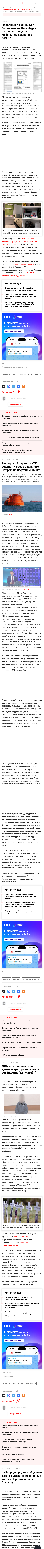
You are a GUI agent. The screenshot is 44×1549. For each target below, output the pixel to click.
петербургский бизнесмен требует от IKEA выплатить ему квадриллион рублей (20, 241)
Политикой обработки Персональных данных (16, 9)
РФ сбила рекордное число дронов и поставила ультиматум (20, 424)
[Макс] (9, 386)
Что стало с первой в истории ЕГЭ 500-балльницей (21, 1043)
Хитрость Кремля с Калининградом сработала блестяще (19, 1049)
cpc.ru (10, 514)
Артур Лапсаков (8, 1407)
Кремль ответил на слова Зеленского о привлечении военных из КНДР (17, 451)
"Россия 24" (26, 589)
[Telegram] (14, 386)
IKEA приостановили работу (22, 264)
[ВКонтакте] (18, 386)
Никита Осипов (8, 367)
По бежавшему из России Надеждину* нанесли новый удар (20, 431)
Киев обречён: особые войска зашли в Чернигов (20, 438)
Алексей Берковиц (9, 972)
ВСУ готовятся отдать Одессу (13, 1055)
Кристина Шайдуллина (20, 367)
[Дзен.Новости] (4, 386)
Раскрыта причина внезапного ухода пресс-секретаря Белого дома (19, 444)
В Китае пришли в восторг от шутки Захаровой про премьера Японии (21, 1022)
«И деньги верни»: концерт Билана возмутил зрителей (19, 1478)
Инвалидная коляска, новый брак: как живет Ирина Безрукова (22, 417)
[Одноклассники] (23, 386)
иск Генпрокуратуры (23, 1267)
